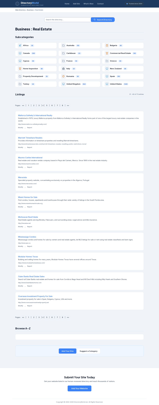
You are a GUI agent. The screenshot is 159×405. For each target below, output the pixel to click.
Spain (112, 76)
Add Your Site (68, 351)
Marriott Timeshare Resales (30, 138)
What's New (88, 4)
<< (23, 105)
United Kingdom (73, 84)
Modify (20, 127)
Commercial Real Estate (120, 53)
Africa (25, 45)
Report (29, 127)
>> (68, 105)
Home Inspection (30, 68)
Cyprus (26, 61)
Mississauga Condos (27, 237)
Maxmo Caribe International (30, 157)
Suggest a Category (88, 351)
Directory (30, 2)
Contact (100, 4)
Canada (26, 53)
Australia (70, 45)
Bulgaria (113, 45)
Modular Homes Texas (28, 256)
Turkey (26, 84)
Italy (68, 68)
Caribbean (71, 53)
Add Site (76, 4)
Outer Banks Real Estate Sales (31, 276)
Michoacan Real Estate (28, 217)
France (69, 61)
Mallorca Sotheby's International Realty (35, 115)
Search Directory (104, 20)
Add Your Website (79, 388)
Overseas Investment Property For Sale (35, 296)
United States (116, 84)
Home (67, 4)
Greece (113, 61)
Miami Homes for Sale (27, 197)
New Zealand (116, 68)
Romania (70, 76)
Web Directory (20, 10)
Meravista (22, 177)
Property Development (33, 76)
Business (30, 10)
